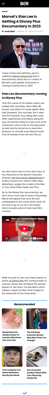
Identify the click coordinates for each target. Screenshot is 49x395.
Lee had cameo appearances (27, 178)
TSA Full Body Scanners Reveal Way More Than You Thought (36, 336)
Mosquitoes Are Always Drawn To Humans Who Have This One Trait (11, 336)
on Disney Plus (16, 281)
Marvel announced (22, 76)
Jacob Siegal (9, 31)
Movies (5, 11)
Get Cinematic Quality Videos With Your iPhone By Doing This (37, 374)
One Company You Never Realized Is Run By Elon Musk (11, 373)
